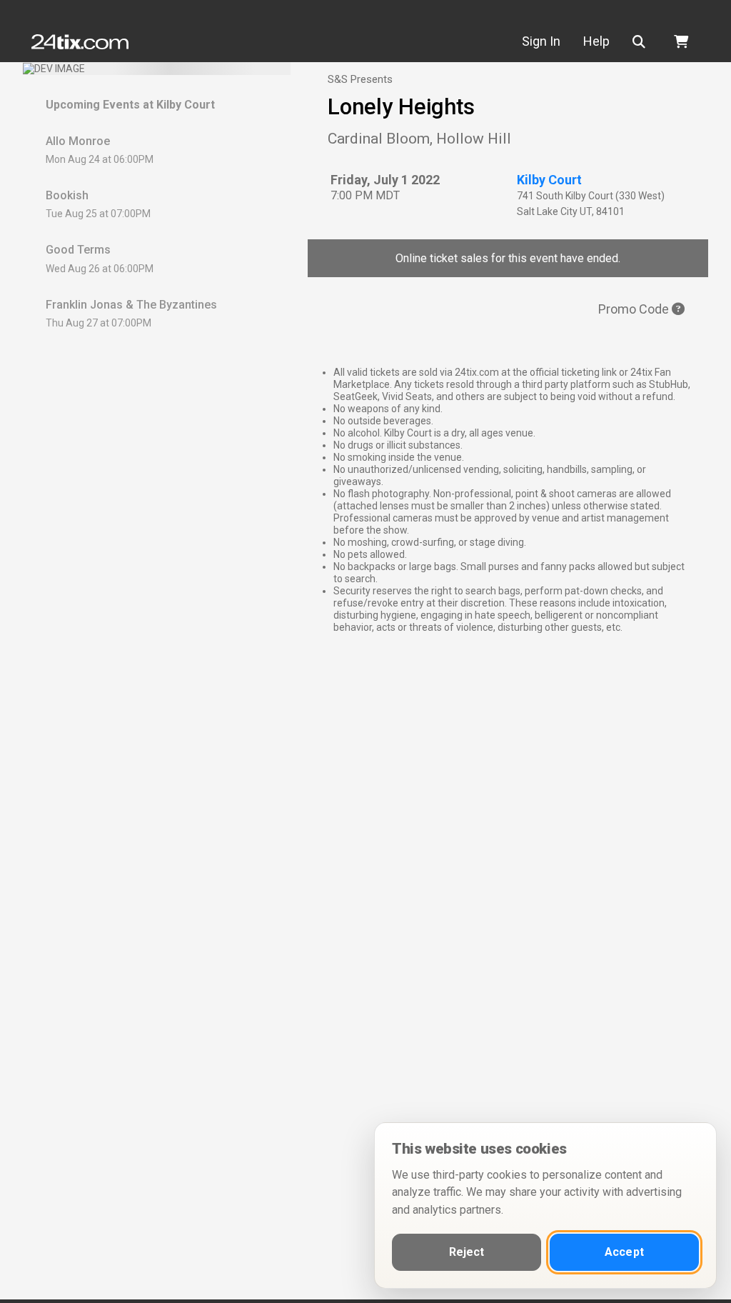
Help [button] (596, 41)
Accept (624, 1252)
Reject (467, 1252)
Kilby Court (549, 179)
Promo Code (635, 308)
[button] (641, 41)
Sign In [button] (541, 41)
